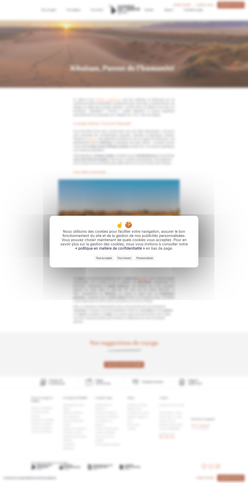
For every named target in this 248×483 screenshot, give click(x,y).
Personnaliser (144, 258)
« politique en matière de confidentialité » (110, 248)
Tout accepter (104, 258)
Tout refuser (124, 258)
